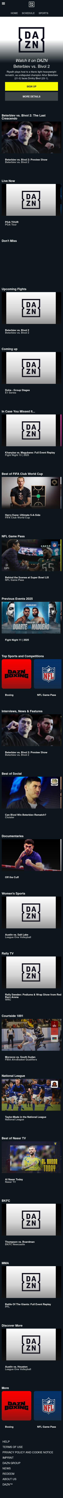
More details (31, 96)
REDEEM (8, 1474)
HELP (6, 1441)
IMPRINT (8, 1457)
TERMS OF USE (13, 1447)
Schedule (28, 13)
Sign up (31, 86)
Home (14, 13)
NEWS (7, 1468)
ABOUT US (9, 1479)
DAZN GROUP (11, 1463)
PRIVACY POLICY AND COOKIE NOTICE (28, 1452)
